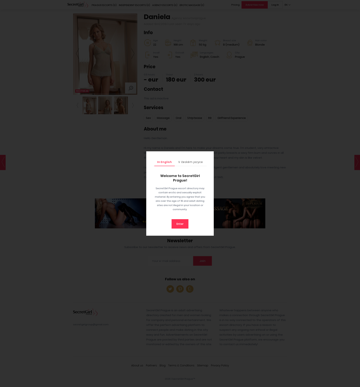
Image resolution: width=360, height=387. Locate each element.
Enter (180, 224)
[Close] (210, 155)
